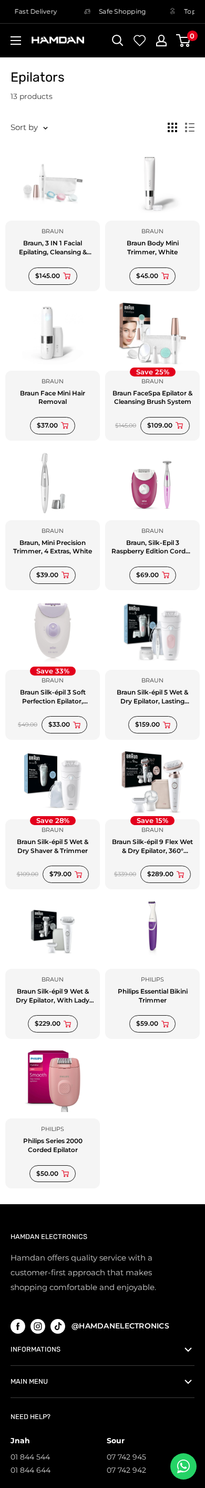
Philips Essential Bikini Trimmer (153, 995)
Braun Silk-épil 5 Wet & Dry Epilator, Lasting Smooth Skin (152, 697)
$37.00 (47, 425)
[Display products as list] (189, 127)
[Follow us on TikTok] (57, 1326)
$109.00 (159, 425)
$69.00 (147, 575)
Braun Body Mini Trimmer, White (153, 247)
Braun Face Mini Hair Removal (52, 397)
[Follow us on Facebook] (18, 1326)
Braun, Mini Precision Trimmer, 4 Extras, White (52, 547)
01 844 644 (30, 1470)
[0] (183, 40)
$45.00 (147, 276)
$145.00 (47, 276)
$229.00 (47, 1023)
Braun (53, 231)
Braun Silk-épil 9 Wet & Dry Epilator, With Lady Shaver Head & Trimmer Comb (52, 996)
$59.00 (147, 1023)
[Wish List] (140, 40)
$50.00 (47, 1173)
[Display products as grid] (172, 127)
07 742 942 (126, 1470)
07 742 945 (126, 1457)
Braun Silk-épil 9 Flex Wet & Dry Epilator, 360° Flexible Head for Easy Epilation (152, 847)
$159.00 (147, 724)
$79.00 (60, 874)
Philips (152, 979)
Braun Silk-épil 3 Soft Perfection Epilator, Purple (53, 697)
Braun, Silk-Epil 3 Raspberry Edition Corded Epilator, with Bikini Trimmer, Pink (152, 548)
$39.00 (47, 575)
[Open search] (118, 40)
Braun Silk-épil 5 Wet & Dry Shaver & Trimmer (52, 846)
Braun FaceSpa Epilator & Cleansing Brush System (152, 397)
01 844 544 (30, 1457)
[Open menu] (16, 40)
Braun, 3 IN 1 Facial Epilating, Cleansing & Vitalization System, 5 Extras (53, 248)
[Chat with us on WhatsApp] (183, 1466)
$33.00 (59, 724)
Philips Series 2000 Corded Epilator (53, 1145)
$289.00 (160, 874)
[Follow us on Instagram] (37, 1326)
